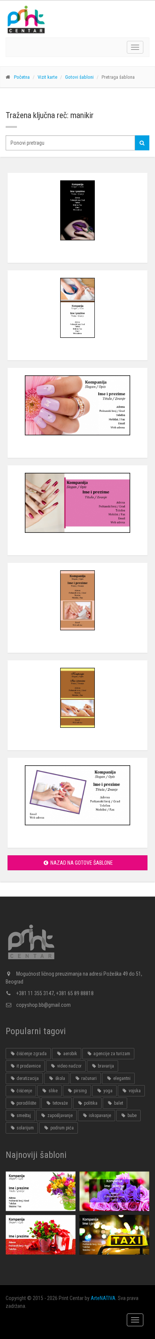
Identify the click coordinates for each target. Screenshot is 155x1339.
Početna (22, 77)
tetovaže (60, 1103)
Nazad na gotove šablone (81, 863)
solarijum (24, 1128)
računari (88, 1078)
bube (131, 1115)
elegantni (121, 1078)
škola (59, 1078)
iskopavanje (99, 1115)
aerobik (69, 1053)
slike (52, 1090)
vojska (134, 1090)
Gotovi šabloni (79, 77)
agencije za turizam (111, 1053)
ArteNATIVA (103, 1298)
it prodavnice (28, 1066)
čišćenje (23, 1090)
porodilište (25, 1103)
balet (118, 1103)
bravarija (105, 1066)
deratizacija (27, 1078)
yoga (107, 1090)
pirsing (80, 1090)
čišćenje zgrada (31, 1053)
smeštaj (23, 1115)
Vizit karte (47, 77)
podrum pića (61, 1128)
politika (90, 1103)
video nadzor (69, 1066)
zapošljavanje (59, 1115)
